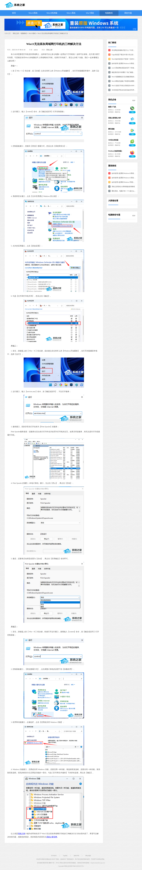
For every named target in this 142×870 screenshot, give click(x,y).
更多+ (134, 100)
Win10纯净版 (51, 13)
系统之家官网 (51, 837)
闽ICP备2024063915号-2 (77, 866)
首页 (14, 13)
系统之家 (49, 50)
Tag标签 (65, 855)
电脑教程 (109, 13)
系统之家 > (17, 33)
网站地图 (88, 855)
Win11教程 (32, 33)
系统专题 (128, 13)
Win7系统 (90, 13)
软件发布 (54, 855)
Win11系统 (71, 13)
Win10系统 (33, 13)
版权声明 (76, 855)
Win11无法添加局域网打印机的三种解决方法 (52, 33)
